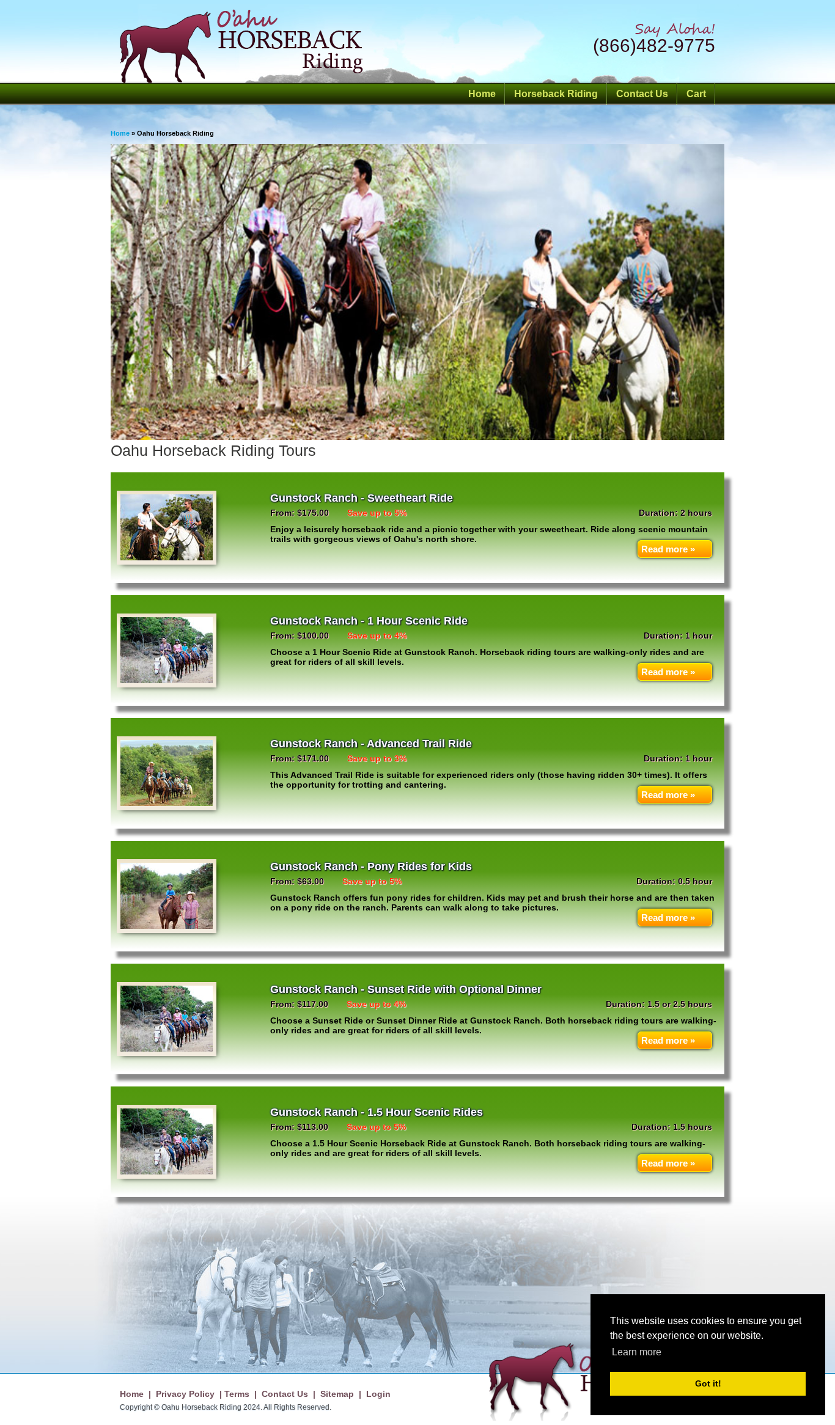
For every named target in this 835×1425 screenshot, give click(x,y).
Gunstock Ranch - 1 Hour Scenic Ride (369, 621)
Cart (696, 94)
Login (378, 1394)
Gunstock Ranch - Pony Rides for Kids (371, 866)
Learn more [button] (636, 1352)
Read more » (668, 549)
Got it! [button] (708, 1383)
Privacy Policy (185, 1394)
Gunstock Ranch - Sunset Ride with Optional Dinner (406, 989)
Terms (236, 1394)
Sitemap (337, 1394)
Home (482, 94)
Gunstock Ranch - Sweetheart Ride (361, 498)
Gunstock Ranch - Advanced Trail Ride (371, 744)
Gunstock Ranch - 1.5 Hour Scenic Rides (376, 1112)
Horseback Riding (556, 94)
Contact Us (642, 94)
